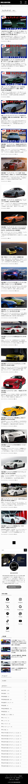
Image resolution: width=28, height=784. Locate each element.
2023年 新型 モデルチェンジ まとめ (12, 751)
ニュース (6, 720)
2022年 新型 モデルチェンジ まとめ (12, 748)
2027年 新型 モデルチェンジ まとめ (12, 763)
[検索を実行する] (25, 550)
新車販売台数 (7, 699)
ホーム (7, 776)
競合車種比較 (7, 708)
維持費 (5, 705)
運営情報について (19, 777)
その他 (5, 729)
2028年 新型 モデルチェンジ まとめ (12, 766)
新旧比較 (6, 711)
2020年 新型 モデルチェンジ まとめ (12, 741)
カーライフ (6, 723)
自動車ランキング (8, 702)
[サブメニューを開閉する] (25, 690)
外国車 (6, 693)
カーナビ (6, 717)
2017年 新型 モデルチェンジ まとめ (12, 732)
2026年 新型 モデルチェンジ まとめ (12, 760)
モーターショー (7, 726)
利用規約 (20, 776)
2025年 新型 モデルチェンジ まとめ (12, 757)
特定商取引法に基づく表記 (10, 777)
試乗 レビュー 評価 (8, 714)
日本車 (6, 690)
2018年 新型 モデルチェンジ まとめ (12, 735)
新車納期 (6, 696)
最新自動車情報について (14, 587)
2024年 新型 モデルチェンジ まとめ (12, 754)
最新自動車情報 (5, 2)
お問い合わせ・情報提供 (14, 779)
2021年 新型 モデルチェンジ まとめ (12, 745)
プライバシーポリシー (13, 776)
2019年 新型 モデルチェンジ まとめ (12, 738)
